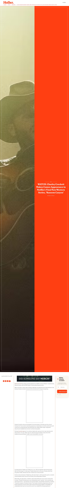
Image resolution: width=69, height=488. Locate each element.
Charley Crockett (18, 383)
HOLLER (5, 4)
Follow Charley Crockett (63, 391)
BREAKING (13, 4)
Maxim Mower (51, 195)
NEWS (9, 4)
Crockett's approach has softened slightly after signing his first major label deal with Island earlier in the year (34, 431)
